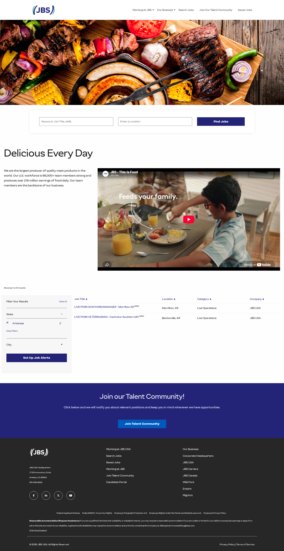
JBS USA (188, 462)
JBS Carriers (190, 469)
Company (256, 299)
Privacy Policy (227, 544)
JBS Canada (190, 475)
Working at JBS (115, 469)
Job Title (80, 299)
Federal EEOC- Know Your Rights (97, 513)
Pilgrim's (188, 495)
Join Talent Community (142, 424)
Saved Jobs (245, 9)
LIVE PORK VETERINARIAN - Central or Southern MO (106, 316)
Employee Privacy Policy (215, 513)
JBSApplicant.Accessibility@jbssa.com (177, 526)
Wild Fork (188, 482)
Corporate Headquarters (198, 455)
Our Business (165, 9)
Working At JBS (142, 9)
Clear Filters (12, 331)
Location (168, 299)
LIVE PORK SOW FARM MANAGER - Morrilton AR (104, 306)
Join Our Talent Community (215, 9)
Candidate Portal (116, 482)
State (9, 314)
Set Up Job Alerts (36, 358)
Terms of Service (245, 544)
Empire (187, 488)
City (9, 344)
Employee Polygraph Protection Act (130, 513)
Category (203, 299)
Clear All (63, 301)
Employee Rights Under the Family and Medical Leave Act (175, 513)
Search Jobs (186, 9)
